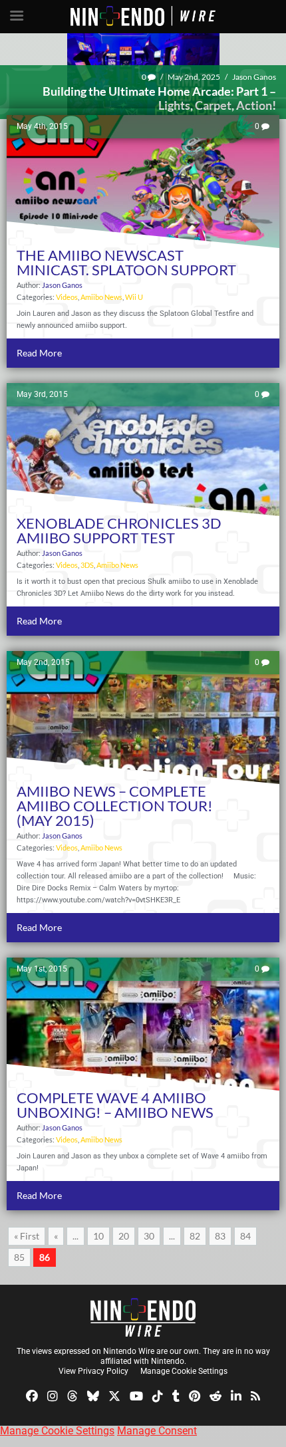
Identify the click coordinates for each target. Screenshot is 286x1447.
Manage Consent (157, 1430)
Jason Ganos (254, 77)
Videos (67, 297)
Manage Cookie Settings (183, 1371)
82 (195, 1236)
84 (245, 1236)
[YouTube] (136, 1395)
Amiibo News (101, 297)
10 (98, 1236)
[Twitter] (114, 1395)
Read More (39, 352)
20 (123, 1236)
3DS (87, 565)
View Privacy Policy (93, 1371)
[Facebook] (32, 1395)
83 (220, 1236)
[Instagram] (52, 1395)
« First (26, 1236)
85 (19, 1257)
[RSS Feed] (255, 1395)
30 (149, 1236)
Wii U (134, 297)
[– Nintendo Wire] (143, 1317)
